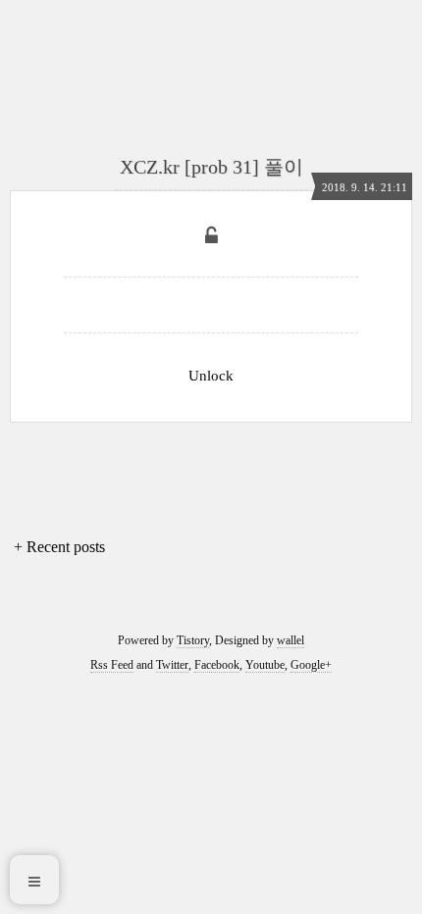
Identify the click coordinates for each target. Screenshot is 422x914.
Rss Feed (111, 665)
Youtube (265, 665)
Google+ (311, 665)
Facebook (216, 665)
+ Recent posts (59, 546)
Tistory (193, 640)
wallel (290, 640)
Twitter (172, 665)
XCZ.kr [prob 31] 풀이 (211, 167)
